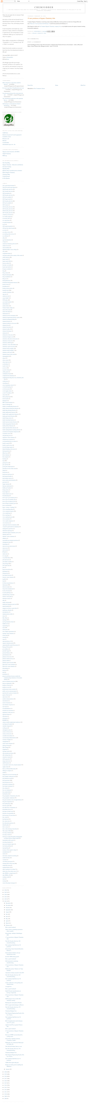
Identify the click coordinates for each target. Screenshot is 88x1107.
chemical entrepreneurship (9, 319)
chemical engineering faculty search (11, 317)
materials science (6, 598)
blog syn (5, 278)
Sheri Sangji (5, 747)
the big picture (6, 780)
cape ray (4, 294)
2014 (5, 1085)
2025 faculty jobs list (7, 209)
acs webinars (5, 236)
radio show (5, 697)
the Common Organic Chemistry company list (50, 26)
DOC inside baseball (7, 402)
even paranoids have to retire (9, 441)
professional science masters (9, 689)
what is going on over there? (9, 869)
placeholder (5, 668)
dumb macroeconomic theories (10, 422)
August (7, 912)
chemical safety (6, 329)
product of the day (7, 685)
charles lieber (6, 306)
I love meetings (6, 515)
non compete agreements (8, 631)
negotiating (5, 625)
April (7, 921)
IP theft (4, 552)
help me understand (7, 486)
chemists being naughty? (8, 350)
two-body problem (7, 846)
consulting (5, 383)
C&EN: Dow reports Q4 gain (12, 1062)
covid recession (6, 389)
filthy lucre (5, 453)
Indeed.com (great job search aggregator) (12, 135)
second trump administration (9, 737)
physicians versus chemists (9, 664)
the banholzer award (7, 778)
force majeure (6, 457)
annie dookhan (6, 247)
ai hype (4, 241)
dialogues (5, 400)
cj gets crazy (5, 366)
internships (5, 544)
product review (6, 687)
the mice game (6, 805)
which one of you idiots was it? (10, 871)
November (8, 905)
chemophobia (6, 356)
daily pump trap (6, 396)
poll (3, 672)
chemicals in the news (8, 335)
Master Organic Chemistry (9, 172)
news (4, 627)
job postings (5, 563)
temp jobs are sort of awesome (9, 774)
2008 (5, 1098)
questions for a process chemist (10, 693)
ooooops (5, 637)
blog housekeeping (7, 274)
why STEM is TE (6, 875)
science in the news (7, 733)
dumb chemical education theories (11, 408)
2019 (5, 1074)
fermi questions (6, 451)
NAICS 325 (5, 623)
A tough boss (8, 986)
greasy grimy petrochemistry (9, 480)
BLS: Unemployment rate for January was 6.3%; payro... (14, 1021)
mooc (4, 616)
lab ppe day (5, 573)
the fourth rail (6, 794)
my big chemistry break (8, 621)
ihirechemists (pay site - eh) (9, 144)
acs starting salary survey (8, 234)
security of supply (7, 739)
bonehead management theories (10, 282)
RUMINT (5, 720)
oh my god (5, 635)
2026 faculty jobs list (7, 210)
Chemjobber (44, 7)
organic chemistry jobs (39, 33)
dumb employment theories (9, 412)
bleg (4, 271)
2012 (5, 1089)
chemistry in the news (8, 340)
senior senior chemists (8, 743)
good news (5, 472)
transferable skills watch (8, 840)
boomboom (5, 286)
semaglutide (5, 741)
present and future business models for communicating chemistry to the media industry (12, 677)
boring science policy (8, 288)
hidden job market (7, 488)
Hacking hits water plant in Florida (13, 1002)
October (8, 907)
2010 (5, 1094)
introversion (5, 550)
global (4, 470)
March (7, 923)
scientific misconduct (7, 735)
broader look (6, 290)
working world (6, 877)
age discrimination (7, 240)
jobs (4, 567)
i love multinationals (7, 517)
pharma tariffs (6, 660)
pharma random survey (8, 658)
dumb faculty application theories (10, 414)
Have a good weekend (10, 927)
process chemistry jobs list (9, 681)
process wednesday (7, 683)
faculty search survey (7, 445)
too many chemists (7, 832)
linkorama (5, 585)
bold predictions (6, 280)
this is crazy (5, 827)
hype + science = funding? (9, 507)
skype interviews (6, 761)
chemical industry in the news (9, 323)
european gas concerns (8, 439)
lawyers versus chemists (8, 577)
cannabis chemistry (7, 292)
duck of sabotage (6, 404)
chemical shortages (7, 331)
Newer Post (30, 85)
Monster (4, 140)
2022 (5, 899)
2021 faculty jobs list (7, 191)
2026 (5, 890)
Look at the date (6, 590)
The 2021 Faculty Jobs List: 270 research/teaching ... (12, 1049)
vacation (5, 859)
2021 (5, 901)
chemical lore (6, 325)
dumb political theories (8, 426)
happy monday (6, 484)
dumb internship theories (8, 420)
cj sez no (5, 368)
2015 (5, 1083)
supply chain (6, 766)
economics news (6, 433)
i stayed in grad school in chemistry (11, 526)
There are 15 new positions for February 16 (40, 23)
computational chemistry (8, 375)
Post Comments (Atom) (39, 88)
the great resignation (7, 801)
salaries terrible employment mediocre (11, 722)
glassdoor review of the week (9, 468)
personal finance (6, 653)
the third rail (5, 819)
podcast (4, 670)
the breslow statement (8, 784)
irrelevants (5, 554)
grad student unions (7, 478)
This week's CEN (6, 831)
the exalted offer (6, 792)
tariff (4, 772)
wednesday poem (7, 865)
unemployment (6, 852)
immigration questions (8, 528)
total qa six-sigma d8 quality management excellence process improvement (12, 837)
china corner (5, 360)
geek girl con (6, 462)
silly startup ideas (7, 755)
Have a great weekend (10, 1028)
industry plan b (6, 534)
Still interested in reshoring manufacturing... (11, 961)
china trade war (6, 362)
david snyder (6, 398)
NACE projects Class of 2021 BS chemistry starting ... (13, 999)
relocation (5, 716)
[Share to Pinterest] (54, 31)
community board (7, 373)
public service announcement (9, 691)
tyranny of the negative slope (9, 850)
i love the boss (6, 523)
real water (5, 706)
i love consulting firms (8, 509)
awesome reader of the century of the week (12, 255)
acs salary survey (6, 232)
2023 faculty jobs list (7, 201)
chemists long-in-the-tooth (9, 354)
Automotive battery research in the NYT (14, 972)
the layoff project (6, 803)
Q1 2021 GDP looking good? (12, 956)
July (7, 914)
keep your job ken (7, 569)
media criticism (6, 602)
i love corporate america (8, 511)
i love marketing (6, 513)
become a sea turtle (7, 265)
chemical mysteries (7, 327)
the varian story (6, 821)
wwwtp (4, 881)
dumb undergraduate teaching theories (11, 429)
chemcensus (5, 313)
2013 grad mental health (8, 185)
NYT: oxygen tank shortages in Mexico (14, 1005)
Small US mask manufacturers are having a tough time (13, 991)
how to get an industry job (9, 501)
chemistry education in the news (10, 339)
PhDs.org (5, 155)
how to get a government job (9, 497)
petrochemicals (6, 655)
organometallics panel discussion (10, 645)
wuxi (4, 879)
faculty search (6, 443)
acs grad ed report (7, 222)
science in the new (7, 732)
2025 (5, 892)
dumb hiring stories (7, 418)
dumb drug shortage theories (9, 410)
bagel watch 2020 (7, 261)
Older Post (83, 85)
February (8, 925)
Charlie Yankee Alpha (8, 307)
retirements (5, 718)
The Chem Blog (6, 162)
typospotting (6, 848)
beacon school (6, 263)
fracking (4, 459)
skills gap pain (6, 759)
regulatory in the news (8, 712)
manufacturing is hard (8, 594)
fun (3, 460)
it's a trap (5, 556)
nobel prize (5, 629)
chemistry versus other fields (9, 344)
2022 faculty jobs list (7, 195)
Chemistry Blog (6, 174)
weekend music (6, 867)
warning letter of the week (9, 863)
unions (4, 853)
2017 (5, 1078)
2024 (5, 894)
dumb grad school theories (9, 416)
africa (4, 238)
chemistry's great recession (9, 346)
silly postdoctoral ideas (8, 753)
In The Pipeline (6, 178)
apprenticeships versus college (10, 249)
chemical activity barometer (9, 315)
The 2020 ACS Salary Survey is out (13, 1046)
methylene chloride (7, 610)
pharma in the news (7, 656)
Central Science (6, 176)
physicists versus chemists (9, 666)
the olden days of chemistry (9, 807)
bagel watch (5, 259)
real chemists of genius (8, 704)
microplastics (6, 612)
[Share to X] (51, 31)
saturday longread (7, 726)
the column (5, 788)
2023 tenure (5, 205)
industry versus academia (8, 536)
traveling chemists (7, 842)
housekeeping (6, 495)
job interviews (6, 559)
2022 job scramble (7, 197)
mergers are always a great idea (10, 608)
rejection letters (6, 714)
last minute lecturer (7, 575)
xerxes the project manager (9, 883)
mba (4, 600)
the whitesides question (8, 823)
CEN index (5, 300)
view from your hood (7, 861)
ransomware (5, 700)
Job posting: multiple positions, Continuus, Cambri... (12, 1039)
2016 (5, 1080)
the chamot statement (7, 786)
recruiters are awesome (8, 710)
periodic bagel (6, 651)
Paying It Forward (7, 647)
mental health (6, 606)
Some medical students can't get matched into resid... (12, 953)
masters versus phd (7, 596)
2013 (5, 1087)
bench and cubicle (7, 267)
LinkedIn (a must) (7, 136)
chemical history (6, 321)
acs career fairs (6, 220)
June (7, 916)
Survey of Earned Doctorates (9, 768)
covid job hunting (7, 387)
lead (4, 581)
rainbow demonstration (8, 699)
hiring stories (6, 490)
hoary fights (5, 492)
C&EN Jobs (5, 133)
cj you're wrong (6, 370)
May (7, 918)
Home (56, 85)
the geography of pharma (8, 798)
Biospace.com (6, 138)
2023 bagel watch (7, 199)
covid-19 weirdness (7, 393)
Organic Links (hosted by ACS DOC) (11, 151)
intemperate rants (7, 542)
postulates (5, 674)
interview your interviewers (9, 546)
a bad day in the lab (7, 214)
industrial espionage (7, 530)
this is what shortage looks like (10, 829)
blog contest (5, 273)
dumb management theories (9, 424)
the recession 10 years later (9, 815)
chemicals (5, 333)
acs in (4, 224)
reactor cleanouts (6, 702)
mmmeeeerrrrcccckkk (7, 614)
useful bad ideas (6, 857)
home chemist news (7, 493)
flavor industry (6, 455)
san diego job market (7, 724)
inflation (5, 538)
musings (4, 620)
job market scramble (7, 561)
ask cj (4, 251)
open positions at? (7, 641)
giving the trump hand (8, 466)
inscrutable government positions (10, 540)
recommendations (7, 708)
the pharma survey (7, 809)
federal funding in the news (9, 449)
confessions (5, 381)
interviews (5, 548)
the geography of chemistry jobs (10, 796)
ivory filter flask (6, 557)
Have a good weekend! (10, 959)
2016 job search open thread (9, 187)
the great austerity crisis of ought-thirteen (12, 799)
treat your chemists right (8, 844)
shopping (5, 749)
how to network (6, 505)
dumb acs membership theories (10, 406)
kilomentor (5, 571)
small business (6, 763)
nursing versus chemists (8, 633)
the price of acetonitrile (8, 813)
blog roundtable (6, 276)
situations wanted (7, 757)
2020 (5, 1072)
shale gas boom (6, 745)
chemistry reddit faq (7, 342)
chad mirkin (5, 304)
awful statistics (6, 257)
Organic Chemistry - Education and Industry (13, 164)
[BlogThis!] (49, 31)
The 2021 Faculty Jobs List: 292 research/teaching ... (12, 942)
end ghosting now (7, 435)
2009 (5, 1096)
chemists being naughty (8, 348)
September (8, 910)
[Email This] (47, 31)
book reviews (6, 284)
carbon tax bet (6, 296)
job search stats (6, 565)
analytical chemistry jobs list (9, 243)
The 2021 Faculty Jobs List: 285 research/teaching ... (12, 975)
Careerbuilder (6, 142)
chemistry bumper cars (8, 337)
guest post (5, 482)
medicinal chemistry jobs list (9, 604)
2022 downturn (6, 193)
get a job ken (6, 464)
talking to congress (7, 770)
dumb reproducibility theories (9, 427)
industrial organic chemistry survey (11, 532)
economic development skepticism (11, 431)
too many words (6, 834)
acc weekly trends (7, 216)
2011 (5, 1092)
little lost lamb (6, 587)
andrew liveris (6, 245)
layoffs (4, 579)
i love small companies (8, 521)
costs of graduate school (8, 385)
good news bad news (7, 474)
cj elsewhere (5, 364)
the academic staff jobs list (9, 776)
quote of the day (6, 695)
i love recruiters (6, 519)
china (4, 358)
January (8, 1069)
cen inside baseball (7, 302)
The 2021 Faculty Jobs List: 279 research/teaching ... (12, 1008)
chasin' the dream (7, 311)
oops (4, 639)
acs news (5, 230)
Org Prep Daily (6, 168)
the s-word (5, 817)
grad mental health (7, 476)
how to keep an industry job (9, 503)
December (8, 903)
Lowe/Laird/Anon (7, 592)
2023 (5, 896)
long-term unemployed (8, 588)
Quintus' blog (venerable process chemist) (12, 170)
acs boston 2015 (6, 218)
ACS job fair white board (8, 228)
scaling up (5, 728)
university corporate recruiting (10, 855)
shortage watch (6, 751)
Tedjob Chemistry (7, 153)
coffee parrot (5, 372)
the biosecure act (6, 782)
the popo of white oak (8, 811)
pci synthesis (6, 649)
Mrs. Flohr (5, 618)
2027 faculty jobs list (7, 212)
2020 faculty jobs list (7, 189)
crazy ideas (5, 394)
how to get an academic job (9, 499)
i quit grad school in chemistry (10, 525)
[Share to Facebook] (52, 31)
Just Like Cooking (7, 166)
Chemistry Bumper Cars (10, 1011)
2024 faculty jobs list (7, 207)
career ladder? (6, 298)
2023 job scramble (7, 203)
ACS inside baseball (7, 226)
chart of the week (6, 309)
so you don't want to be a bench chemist (12, 765)
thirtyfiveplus (6, 825)
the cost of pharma (7, 790)
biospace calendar (7, 269)
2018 (5, 1076)
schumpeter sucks (7, 730)
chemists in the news (7, 352)
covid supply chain (7, 391)
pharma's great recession (8, 662)
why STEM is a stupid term (9, 873)
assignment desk (6, 253)
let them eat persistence (8, 583)
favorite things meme (7, 447)
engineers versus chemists (9, 437)
